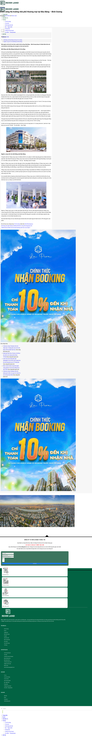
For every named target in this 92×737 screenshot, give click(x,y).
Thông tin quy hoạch (9, 30)
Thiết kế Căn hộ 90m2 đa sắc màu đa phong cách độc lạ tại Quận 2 (15, 227)
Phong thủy (7, 28)
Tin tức (4, 19)
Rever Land (14, 15)
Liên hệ (4, 34)
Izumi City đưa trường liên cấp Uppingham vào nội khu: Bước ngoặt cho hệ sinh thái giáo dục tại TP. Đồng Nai (11, 360)
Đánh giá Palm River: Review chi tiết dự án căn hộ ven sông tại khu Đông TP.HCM (11, 355)
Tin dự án (7, 23)
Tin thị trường (8, 21)
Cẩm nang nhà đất (9, 25)
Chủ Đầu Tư (5, 17)
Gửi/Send (34, 563)
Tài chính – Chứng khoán (10, 32)
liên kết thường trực (29, 224)
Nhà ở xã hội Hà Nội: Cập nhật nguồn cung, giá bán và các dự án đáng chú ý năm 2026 (11, 367)
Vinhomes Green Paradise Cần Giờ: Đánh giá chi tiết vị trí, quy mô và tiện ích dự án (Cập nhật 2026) (11, 373)
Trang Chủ (5, 14)
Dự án (4, 717)
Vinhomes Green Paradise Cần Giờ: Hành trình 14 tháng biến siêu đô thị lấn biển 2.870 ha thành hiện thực (11, 347)
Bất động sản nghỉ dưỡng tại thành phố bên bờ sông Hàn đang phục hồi (16, 225)
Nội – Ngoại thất (8, 26)
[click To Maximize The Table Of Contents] (2, 30)
